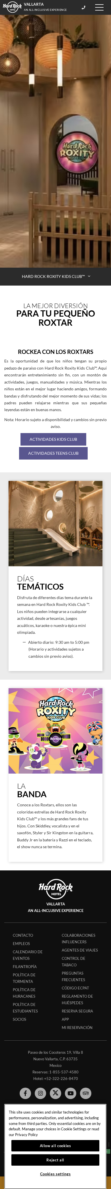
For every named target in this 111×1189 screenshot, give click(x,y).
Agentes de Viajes (80, 950)
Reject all (55, 1160)
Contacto (23, 935)
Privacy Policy (26, 1134)
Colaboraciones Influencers (78, 938)
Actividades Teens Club (53, 453)
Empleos (21, 943)
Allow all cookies (55, 1145)
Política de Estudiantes (25, 1007)
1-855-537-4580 (64, 1072)
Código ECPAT (75, 988)
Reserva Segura (77, 1011)
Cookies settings (55, 1174)
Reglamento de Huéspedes (77, 999)
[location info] (84, 7)
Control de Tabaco (73, 961)
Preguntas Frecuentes (73, 976)
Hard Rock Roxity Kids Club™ (54, 276)
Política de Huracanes (24, 993)
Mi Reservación (77, 1027)
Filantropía (25, 966)
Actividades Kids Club (53, 439)
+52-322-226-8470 (61, 1078)
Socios (19, 1019)
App (65, 1019)
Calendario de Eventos (28, 955)
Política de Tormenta (24, 978)
